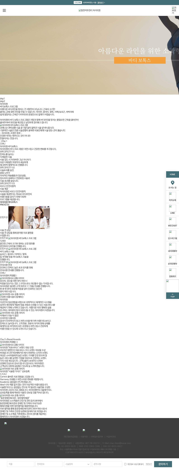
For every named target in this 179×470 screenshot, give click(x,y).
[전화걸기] (174, 10)
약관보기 (149, 464)
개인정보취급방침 (71, 437)
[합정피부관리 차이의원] (89, 10)
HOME (172, 174)
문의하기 (163, 464)
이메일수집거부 (97, 437)
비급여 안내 (111, 437)
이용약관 (84, 437)
